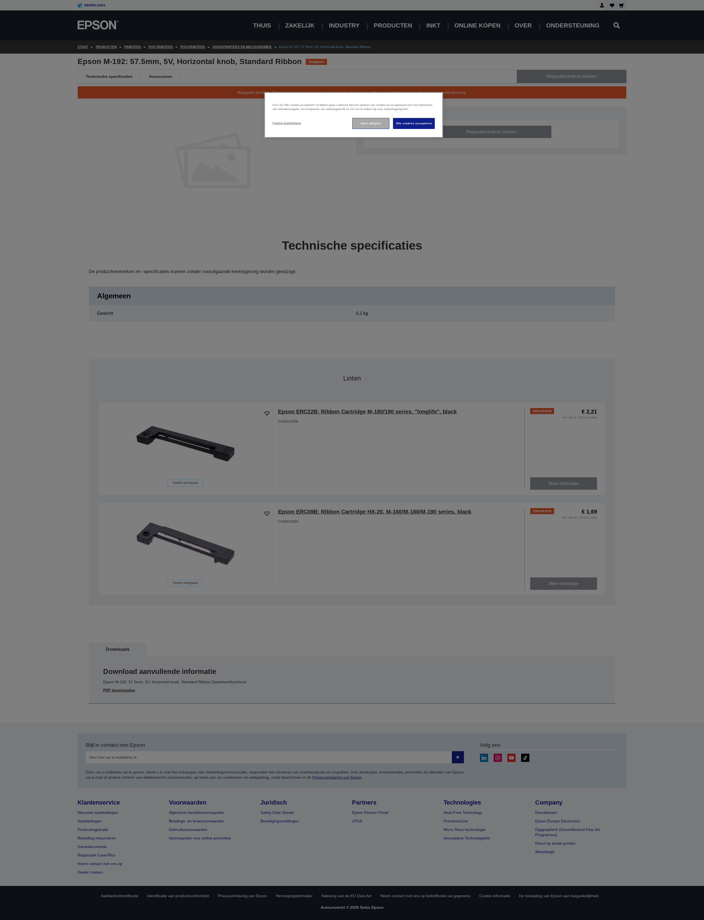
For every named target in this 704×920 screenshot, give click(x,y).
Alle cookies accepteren (414, 123)
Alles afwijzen (371, 123)
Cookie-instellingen (287, 123)
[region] (353, 115)
